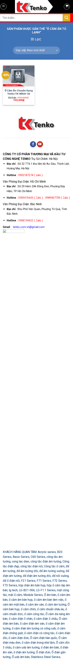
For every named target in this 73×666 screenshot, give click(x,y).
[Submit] (66, 17)
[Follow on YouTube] (40, 144)
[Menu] (3, 7)
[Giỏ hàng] (67, 7)
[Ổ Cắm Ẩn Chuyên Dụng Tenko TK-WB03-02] (18, 75)
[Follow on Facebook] (33, 144)
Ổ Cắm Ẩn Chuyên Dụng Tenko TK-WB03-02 (19, 92)
